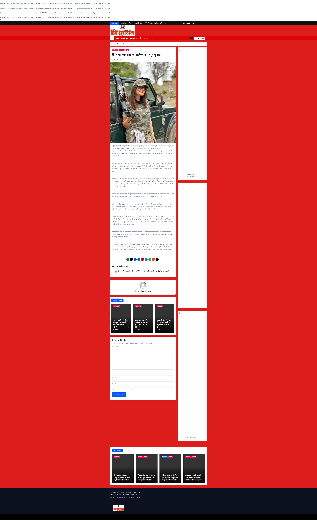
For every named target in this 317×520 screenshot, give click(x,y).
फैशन (121, 50)
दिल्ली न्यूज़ (164, 456)
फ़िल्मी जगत (114, 50)
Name (114, 372)
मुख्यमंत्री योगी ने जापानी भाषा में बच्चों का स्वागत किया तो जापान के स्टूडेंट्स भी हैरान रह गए (194, 478)
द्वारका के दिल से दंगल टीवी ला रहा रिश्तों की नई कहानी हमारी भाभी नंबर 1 (164, 323)
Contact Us (134, 38)
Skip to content (4, 20)
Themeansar (139, 517)
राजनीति (140, 456)
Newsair (131, 517)
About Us (124, 38)
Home (117, 38)
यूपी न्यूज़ (188, 456)
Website (114, 384)
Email (114, 378)
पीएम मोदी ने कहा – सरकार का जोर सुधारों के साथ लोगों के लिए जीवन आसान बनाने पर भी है (146, 478)
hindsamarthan (120, 59)
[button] (206, 38)
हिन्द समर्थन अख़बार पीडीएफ (147, 38)
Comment (115, 347)
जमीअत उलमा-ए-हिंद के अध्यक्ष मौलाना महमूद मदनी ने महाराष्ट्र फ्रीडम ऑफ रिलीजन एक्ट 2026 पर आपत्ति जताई (170, 479)
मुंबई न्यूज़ (126, 50)
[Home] (112, 38)
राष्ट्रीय (145, 456)
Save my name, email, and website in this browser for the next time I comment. (136, 390)
